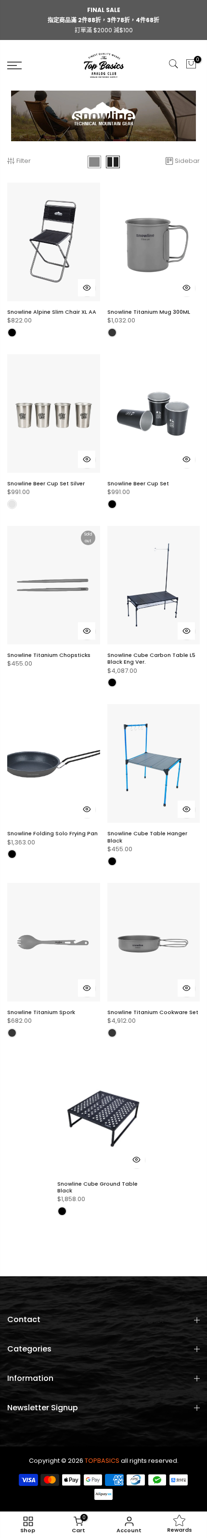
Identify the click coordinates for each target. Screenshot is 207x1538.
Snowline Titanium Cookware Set (152, 1012)
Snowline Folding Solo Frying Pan (52, 833)
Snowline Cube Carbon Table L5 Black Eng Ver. (151, 658)
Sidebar (187, 160)
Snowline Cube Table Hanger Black (147, 836)
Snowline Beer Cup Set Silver (46, 483)
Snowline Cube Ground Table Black (97, 1187)
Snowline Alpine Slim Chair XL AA (51, 312)
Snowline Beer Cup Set (138, 483)
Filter (23, 160)
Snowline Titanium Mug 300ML (148, 312)
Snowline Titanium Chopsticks (49, 655)
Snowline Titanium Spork (41, 1012)
